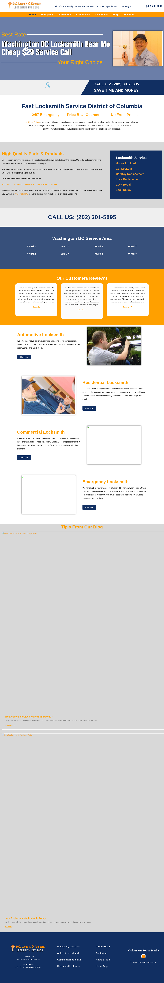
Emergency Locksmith (68, 946)
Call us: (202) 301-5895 (82, 217)
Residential (101, 14)
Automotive (64, 14)
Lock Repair (124, 184)
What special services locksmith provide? (29, 716)
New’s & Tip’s (103, 959)
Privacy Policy (103, 946)
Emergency (47, 14)
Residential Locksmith (68, 966)
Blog (115, 14)
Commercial (83, 14)
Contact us (129, 14)
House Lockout (126, 163)
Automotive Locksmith (68, 953)
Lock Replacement (128, 179)
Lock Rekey (123, 189)
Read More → (10, 725)
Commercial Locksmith (41, 432)
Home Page (102, 966)
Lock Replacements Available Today (25, 918)
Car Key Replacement (130, 174)
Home (32, 14)
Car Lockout (124, 168)
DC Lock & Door (33, 122)
